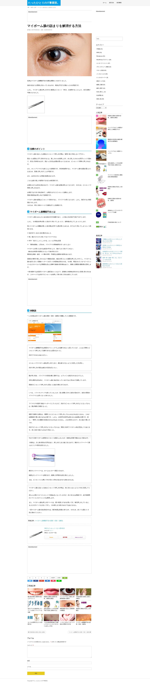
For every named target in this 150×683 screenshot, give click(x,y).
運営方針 (111, 2)
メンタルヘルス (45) (102, 74)
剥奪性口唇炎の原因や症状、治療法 (114, 199)
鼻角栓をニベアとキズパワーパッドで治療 (115, 211)
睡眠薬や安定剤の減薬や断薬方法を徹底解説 (115, 140)
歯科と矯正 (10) (100, 88)
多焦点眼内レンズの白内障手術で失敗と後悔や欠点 (115, 164)
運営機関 (119, 2)
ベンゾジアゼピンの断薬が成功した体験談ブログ (115, 128)
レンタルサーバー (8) (102, 77)
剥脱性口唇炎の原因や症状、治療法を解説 (114, 116)
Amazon (51, 537)
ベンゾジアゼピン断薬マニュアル (115, 152)
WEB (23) (99, 52)
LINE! (59, 577)
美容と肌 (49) (100, 99)
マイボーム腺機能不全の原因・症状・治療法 (49, 520)
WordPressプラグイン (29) (103, 59)
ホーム (105, 2)
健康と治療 (33, 7)
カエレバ (51, 530)
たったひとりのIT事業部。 (44, 3)
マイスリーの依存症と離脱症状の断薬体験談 (115, 175)
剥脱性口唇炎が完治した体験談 (115, 187)
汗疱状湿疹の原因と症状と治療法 (37, 632)
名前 (28, 660)
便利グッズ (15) (100, 81)
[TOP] (28, 7)
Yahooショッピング (79, 537)
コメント (30, 645)
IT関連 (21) (99, 49)
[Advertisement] (60, 17)
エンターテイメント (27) (103, 63)
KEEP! (53, 577)
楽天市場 (65, 537)
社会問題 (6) (99, 95)
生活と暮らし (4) (101, 91)
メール (29, 666)
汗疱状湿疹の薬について (114, 222)
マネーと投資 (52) (101, 70)
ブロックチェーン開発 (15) (103, 66)
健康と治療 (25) (100, 84)
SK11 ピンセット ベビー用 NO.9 (54, 528)
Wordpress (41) (100, 56)
